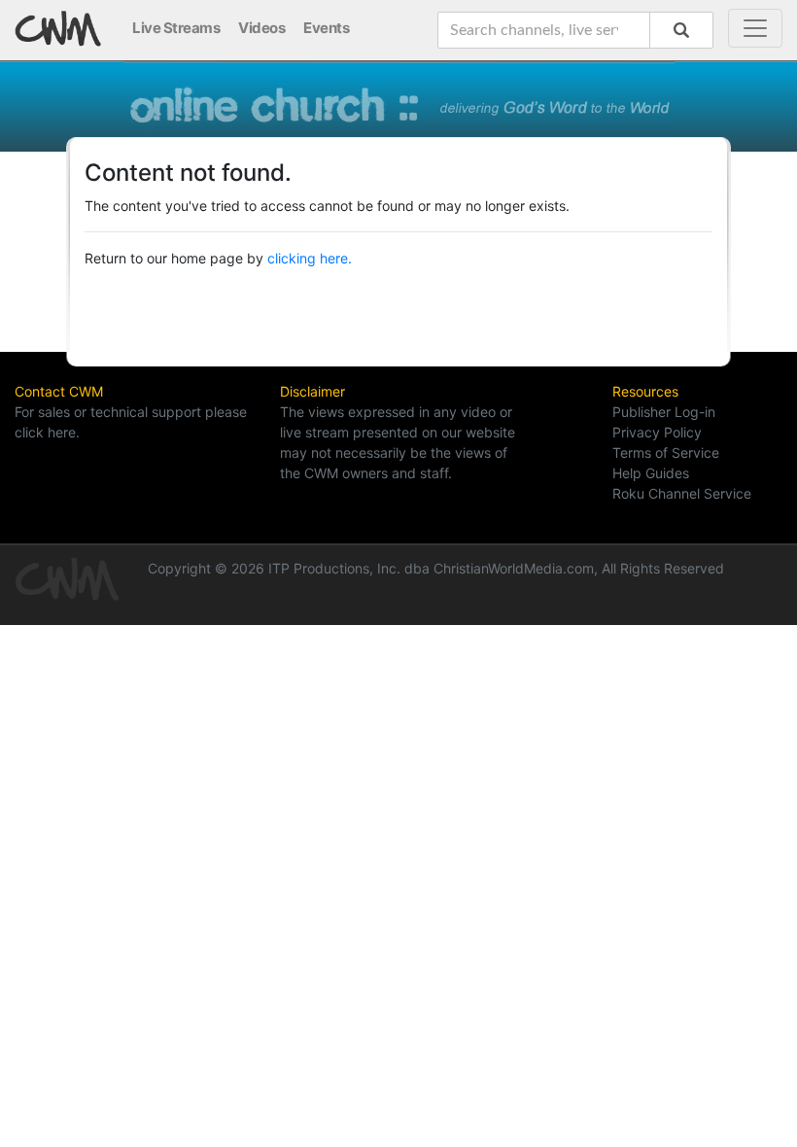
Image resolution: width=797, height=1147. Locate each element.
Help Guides (650, 473)
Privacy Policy (657, 432)
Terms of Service (665, 452)
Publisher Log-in (663, 411)
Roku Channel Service (681, 493)
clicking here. (309, 258)
